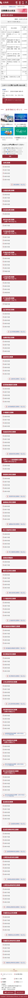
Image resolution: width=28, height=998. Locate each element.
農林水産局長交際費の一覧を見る (17, 592)
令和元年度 (7, 292)
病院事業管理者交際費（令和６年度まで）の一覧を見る (14, 734)
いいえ (20, 150)
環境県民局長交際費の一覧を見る (17, 496)
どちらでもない (12, 150)
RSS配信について (19, 982)
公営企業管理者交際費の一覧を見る (16, 704)
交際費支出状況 (12, 6)
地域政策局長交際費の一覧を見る (17, 454)
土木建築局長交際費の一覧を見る (17, 620)
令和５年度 (7, 176)
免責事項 (4, 978)
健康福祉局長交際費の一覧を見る (17, 524)
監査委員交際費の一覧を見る (18, 823)
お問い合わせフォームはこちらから (13, 101)
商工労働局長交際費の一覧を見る (17, 552)
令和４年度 (7, 179)
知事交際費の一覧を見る (19, 184)
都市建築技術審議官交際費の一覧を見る (15, 648)
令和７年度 (7, 170)
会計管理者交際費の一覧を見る (17, 331)
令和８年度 (7, 167)
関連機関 (4, 982)
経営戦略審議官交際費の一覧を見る (16, 406)
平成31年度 (7, 271)
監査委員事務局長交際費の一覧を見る (16, 851)
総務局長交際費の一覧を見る (18, 379)
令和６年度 (7, 173)
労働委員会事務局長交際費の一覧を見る (15, 962)
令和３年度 (7, 265)
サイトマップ (20, 992)
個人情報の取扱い (19, 974)
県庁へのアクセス (9, 992)
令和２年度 (7, 268)
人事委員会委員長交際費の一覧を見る (16, 879)
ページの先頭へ (14, 971)
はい (5, 150)
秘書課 (4, 89)
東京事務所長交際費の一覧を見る (17, 676)
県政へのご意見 (19, 978)
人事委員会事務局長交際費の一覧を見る (15, 907)
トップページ (4, 6)
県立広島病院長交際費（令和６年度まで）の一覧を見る (14, 764)
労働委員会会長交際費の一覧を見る (16, 935)
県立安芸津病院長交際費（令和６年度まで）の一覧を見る (15, 795)
